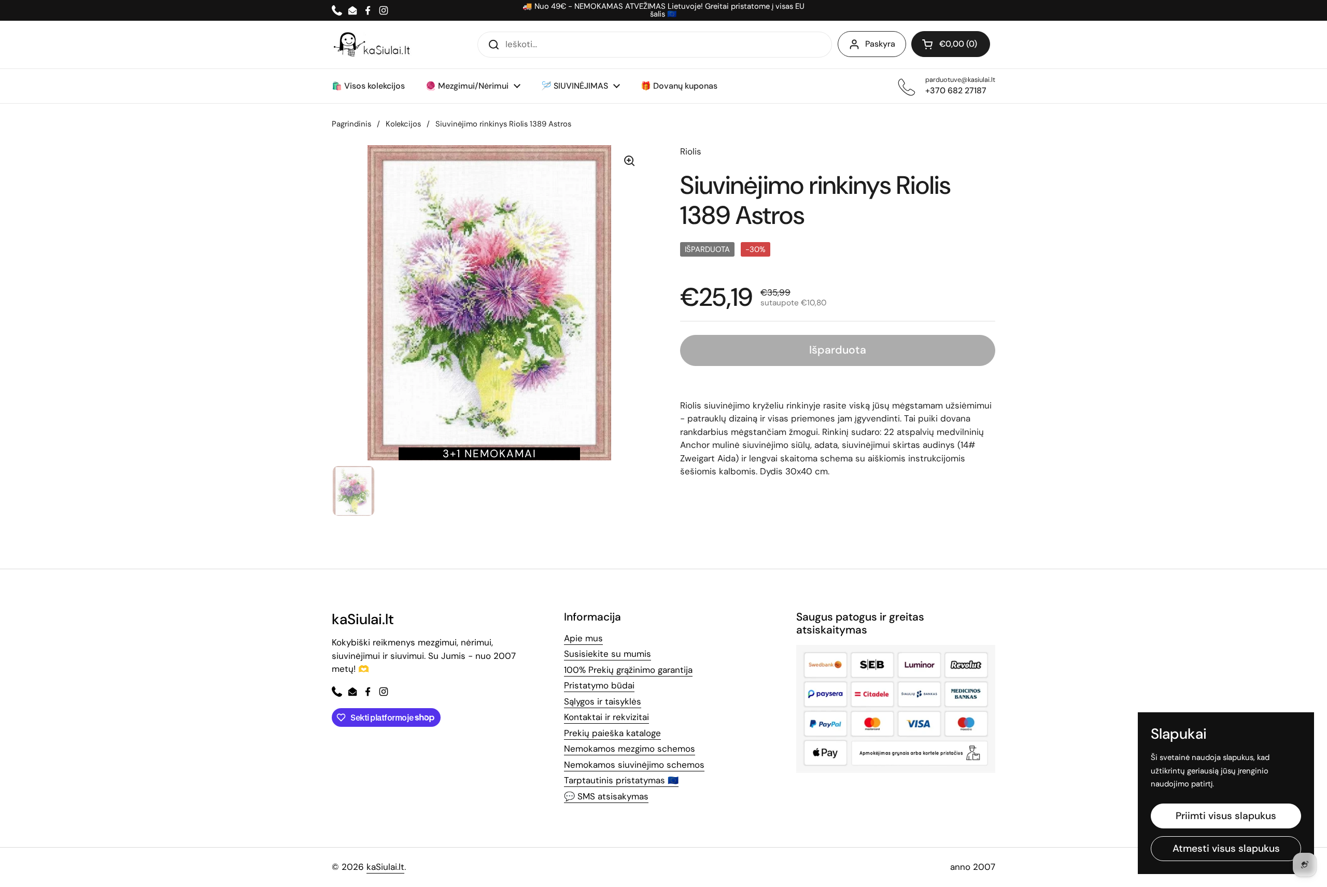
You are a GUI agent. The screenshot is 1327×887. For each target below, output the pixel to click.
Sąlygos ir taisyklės (602, 701)
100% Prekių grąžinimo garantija (628, 669)
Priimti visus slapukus (1226, 815)
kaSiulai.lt (385, 866)
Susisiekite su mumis (607, 653)
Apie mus (583, 638)
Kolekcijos (403, 124)
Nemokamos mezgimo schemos (629, 748)
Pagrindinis (351, 124)
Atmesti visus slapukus (1226, 848)
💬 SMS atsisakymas (606, 796)
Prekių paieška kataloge (612, 733)
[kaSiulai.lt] (373, 45)
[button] (950, 44)
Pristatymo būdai (599, 685)
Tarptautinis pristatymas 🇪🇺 (621, 780)
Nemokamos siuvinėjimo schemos (634, 764)
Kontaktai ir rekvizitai (606, 717)
